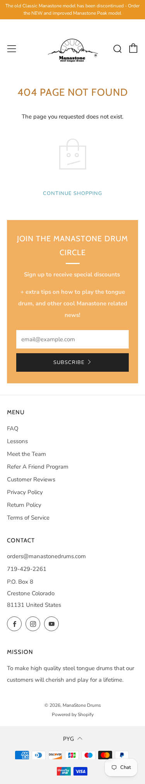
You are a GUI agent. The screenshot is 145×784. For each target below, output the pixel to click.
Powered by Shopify (73, 714)
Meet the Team (26, 454)
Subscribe (69, 362)
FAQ (13, 428)
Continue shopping (72, 193)
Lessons (17, 441)
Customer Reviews (31, 479)
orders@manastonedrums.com (46, 556)
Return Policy (24, 505)
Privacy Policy (25, 492)
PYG (68, 738)
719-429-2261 (26, 569)
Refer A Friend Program (37, 467)
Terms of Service (28, 518)
